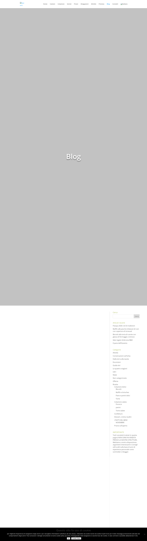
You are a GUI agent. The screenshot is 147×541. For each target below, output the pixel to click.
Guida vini (116, 365)
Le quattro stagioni (120, 368)
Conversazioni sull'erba (121, 356)
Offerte (29, 402)
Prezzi (76, 4)
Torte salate (120, 411)
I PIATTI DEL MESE (121, 420)
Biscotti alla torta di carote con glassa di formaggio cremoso (39, 371)
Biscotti (24, 375)
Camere (52, 4)
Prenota (101, 4)
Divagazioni (84, 4)
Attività (93, 4)
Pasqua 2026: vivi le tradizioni (24, 318)
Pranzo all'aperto (120, 426)
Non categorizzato (120, 378)
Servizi (69, 4)
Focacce (119, 404)
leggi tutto (13, 330)
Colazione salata (120, 402)
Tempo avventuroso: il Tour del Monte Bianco (32, 483)
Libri (114, 372)
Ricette (24, 350)
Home (45, 4)
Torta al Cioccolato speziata (23, 453)
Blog (108, 4)
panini (118, 407)
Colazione (61, 4)
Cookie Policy (76, 538)
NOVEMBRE (120, 422)
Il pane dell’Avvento (19, 426)
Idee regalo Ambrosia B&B (22, 398)
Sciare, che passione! (20, 514)
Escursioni (25, 488)
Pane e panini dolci (46, 430)
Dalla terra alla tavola (121, 359)
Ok (68, 538)
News (23, 322)
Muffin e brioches (47, 350)
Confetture (118, 414)
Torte (43, 458)
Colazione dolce (34, 350)
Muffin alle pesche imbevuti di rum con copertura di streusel (40, 346)
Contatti (115, 4)
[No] (145, 534)
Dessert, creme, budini (122, 417)
